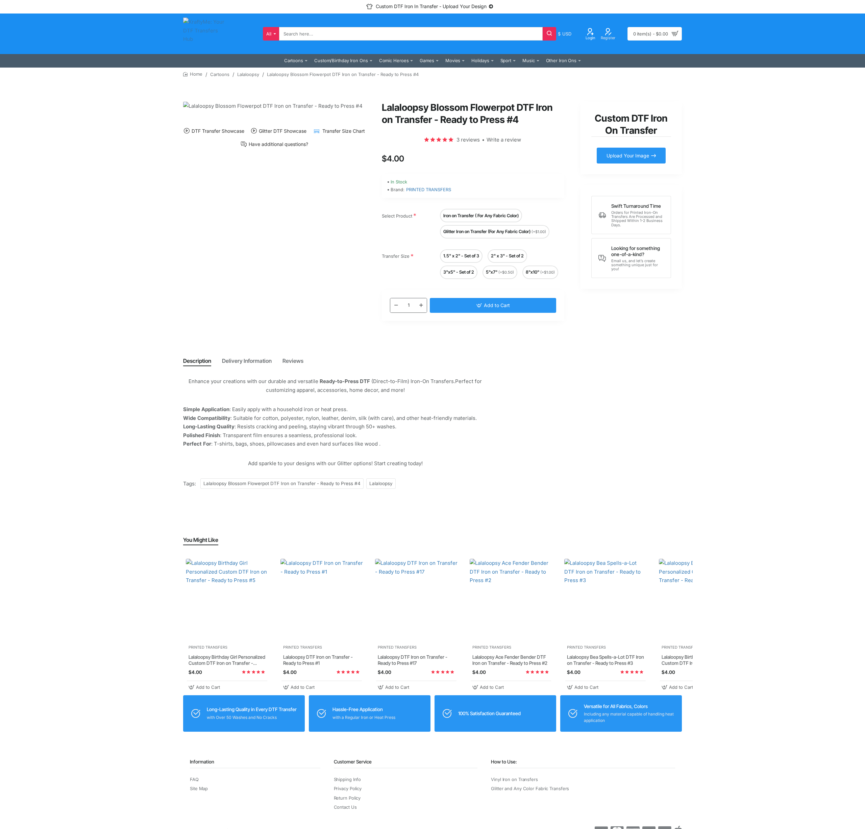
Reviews (292, 360)
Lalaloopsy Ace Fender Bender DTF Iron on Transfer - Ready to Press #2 (509, 660)
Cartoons (219, 74)
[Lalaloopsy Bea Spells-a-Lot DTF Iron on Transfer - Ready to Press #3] (605, 600)
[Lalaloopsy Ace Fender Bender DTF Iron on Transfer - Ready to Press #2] (511, 600)
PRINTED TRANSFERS (428, 189)
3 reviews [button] (468, 139)
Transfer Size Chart (343, 131)
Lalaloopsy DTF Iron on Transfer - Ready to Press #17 (412, 660)
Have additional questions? (278, 144)
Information (202, 761)
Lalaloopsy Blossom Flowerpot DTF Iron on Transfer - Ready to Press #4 (282, 483)
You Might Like (200, 539)
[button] (493, 305)
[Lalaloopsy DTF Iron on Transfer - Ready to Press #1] (321, 600)
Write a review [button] (504, 139)
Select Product (397, 216)
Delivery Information (247, 360)
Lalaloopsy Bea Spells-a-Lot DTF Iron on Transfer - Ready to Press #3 (605, 660)
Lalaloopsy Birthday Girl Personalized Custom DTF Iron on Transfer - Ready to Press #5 (227, 660)
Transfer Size (396, 256)
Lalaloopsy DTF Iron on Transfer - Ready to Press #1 (318, 660)
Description (197, 360)
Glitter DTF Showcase (282, 131)
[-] (396, 305)
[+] (421, 305)
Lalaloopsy (248, 74)
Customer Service (353, 761)
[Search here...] (549, 34)
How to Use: (504, 761)
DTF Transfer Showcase (218, 131)
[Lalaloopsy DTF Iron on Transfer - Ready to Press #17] (416, 600)
